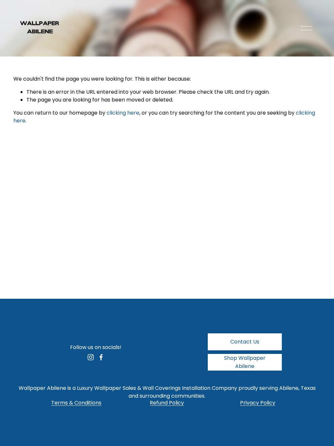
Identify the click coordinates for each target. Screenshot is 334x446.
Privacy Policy (257, 402)
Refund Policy (167, 402)
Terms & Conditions (76, 402)
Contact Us (244, 341)
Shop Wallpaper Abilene (245, 362)
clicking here (123, 113)
